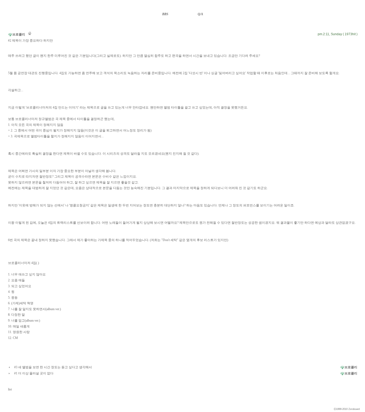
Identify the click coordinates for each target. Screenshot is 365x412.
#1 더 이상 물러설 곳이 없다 (33, 373)
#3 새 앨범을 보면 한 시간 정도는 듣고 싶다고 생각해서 (53, 367)
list (10, 389)
